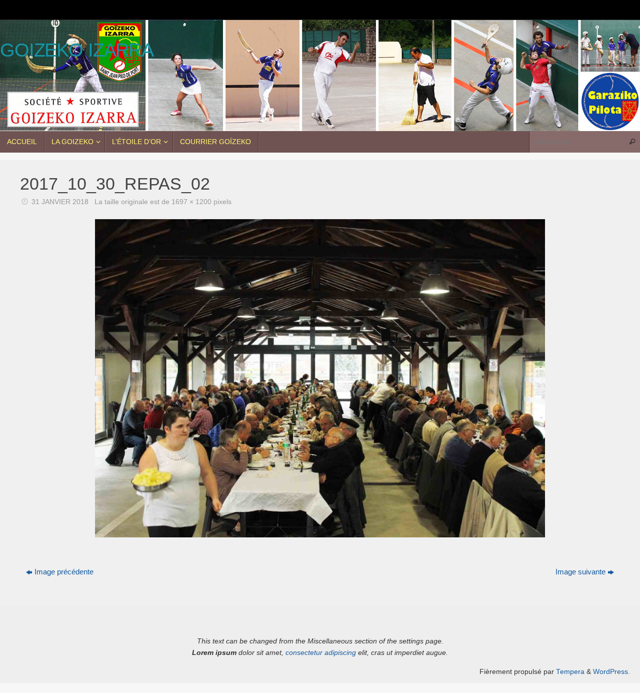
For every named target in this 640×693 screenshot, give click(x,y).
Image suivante (581, 571)
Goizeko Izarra (77, 50)
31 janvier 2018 (60, 202)
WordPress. (611, 671)
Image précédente (64, 571)
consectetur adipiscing (321, 652)
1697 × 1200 (192, 202)
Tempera (570, 671)
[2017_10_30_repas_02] (320, 378)
